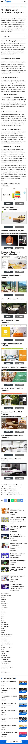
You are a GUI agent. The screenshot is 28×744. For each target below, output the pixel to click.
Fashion (3, 614)
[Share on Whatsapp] (17, 741)
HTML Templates (13, 540)
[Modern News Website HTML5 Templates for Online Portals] (5, 536)
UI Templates (4, 655)
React (2, 649)
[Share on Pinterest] (14, 741)
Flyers (2, 616)
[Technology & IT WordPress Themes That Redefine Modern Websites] (5, 569)
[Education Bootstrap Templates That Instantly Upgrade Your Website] (5, 586)
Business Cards (4, 603)
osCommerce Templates (6, 643)
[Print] (21, 500)
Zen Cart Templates (5, 672)
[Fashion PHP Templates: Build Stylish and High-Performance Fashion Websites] (5, 545)
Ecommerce (12, 514)
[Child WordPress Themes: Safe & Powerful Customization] (5, 578)
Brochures (3, 599)
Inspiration (3, 630)
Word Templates (13, 531)
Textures (3, 653)
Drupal (2, 611)
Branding (3, 597)
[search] (22, 1)
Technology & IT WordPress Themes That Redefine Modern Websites (18, 569)
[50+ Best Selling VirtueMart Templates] (23, 734)
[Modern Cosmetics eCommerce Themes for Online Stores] (5, 511)
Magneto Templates (5, 636)
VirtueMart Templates (10, 6)
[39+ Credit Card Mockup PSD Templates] (5, 562)
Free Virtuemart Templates (8, 488)
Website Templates (5, 665)
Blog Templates (5, 593)
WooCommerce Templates (7, 667)
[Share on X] (10, 741)
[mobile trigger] (2, 1)
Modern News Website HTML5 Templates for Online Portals (18, 536)
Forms (2, 620)
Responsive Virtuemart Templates (10, 492)
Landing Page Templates (6, 634)
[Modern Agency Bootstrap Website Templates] (5, 555)
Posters (3, 645)
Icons (2, 628)
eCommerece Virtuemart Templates (10, 486)
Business (3, 601)
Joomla (2, 632)
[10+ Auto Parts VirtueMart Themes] (23, 712)
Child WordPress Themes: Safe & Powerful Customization (17, 577)
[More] (25, 500)
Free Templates (4, 622)
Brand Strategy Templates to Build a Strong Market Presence (18, 527)
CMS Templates (4, 607)
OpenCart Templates (6, 641)
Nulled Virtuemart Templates (8, 490)
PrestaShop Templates (6, 647)
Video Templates (5, 659)
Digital (2, 609)
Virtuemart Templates (7, 494)
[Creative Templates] (8, 1)
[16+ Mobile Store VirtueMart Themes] (23, 719)
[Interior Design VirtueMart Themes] (23, 683)
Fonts (2, 618)
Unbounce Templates (6, 657)
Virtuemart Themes (19, 494)
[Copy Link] (20, 741)
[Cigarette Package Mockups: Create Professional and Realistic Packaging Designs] (5, 519)
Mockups (12, 523)
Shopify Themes (5, 651)
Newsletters (4, 640)
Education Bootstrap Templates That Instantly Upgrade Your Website (17, 586)
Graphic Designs (4, 624)
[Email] (15, 500)
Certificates (3, 605)
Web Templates (13, 550)
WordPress (12, 572)
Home (2, 6)
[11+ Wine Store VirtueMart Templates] (23, 690)
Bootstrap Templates (14, 557)
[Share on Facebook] (7, 741)
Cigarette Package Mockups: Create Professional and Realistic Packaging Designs (18, 519)
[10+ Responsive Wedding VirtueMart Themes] (23, 705)
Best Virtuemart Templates (15, 484)
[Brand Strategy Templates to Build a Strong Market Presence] (5, 528)
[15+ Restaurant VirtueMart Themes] (23, 697)
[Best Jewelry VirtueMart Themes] (23, 727)
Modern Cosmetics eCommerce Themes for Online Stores (17, 510)
